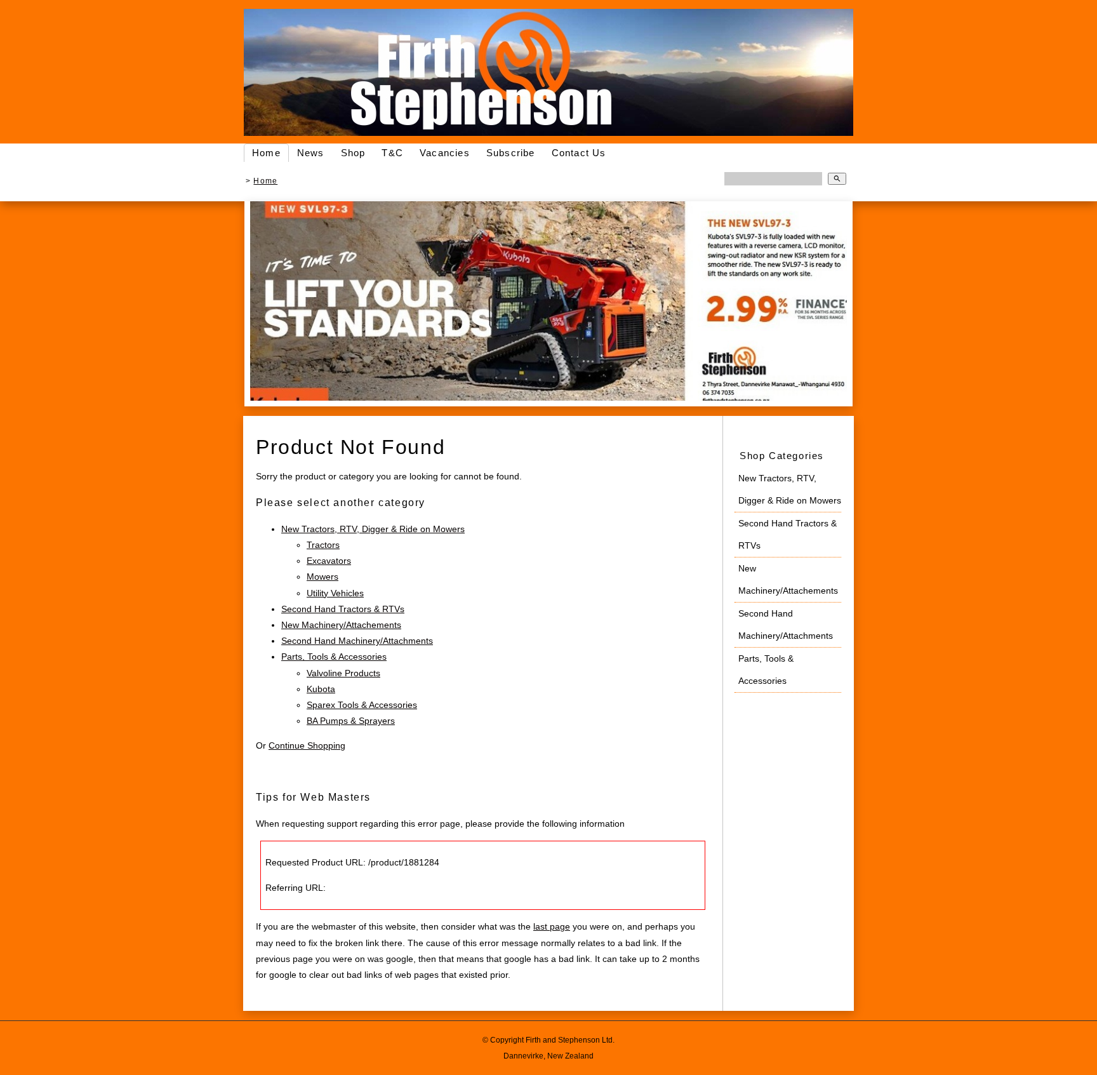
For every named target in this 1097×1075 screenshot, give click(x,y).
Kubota (321, 689)
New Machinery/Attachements (341, 625)
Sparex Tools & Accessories (362, 705)
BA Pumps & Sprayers (351, 721)
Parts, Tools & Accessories (334, 656)
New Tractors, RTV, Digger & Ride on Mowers (373, 529)
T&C (392, 152)
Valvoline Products (343, 673)
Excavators (329, 561)
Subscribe (510, 152)
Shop (353, 152)
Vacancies (445, 152)
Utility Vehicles (335, 593)
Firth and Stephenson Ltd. (570, 1040)
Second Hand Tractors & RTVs (342, 609)
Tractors (323, 545)
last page (551, 926)
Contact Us (579, 152)
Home (266, 152)
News (310, 152)
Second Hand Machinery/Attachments (357, 641)
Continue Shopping (307, 745)
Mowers (322, 576)
